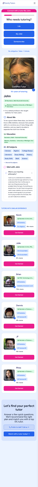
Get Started (19, 233)
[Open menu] (34, 3)
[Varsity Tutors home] (8, 3)
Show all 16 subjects (11, 162)
